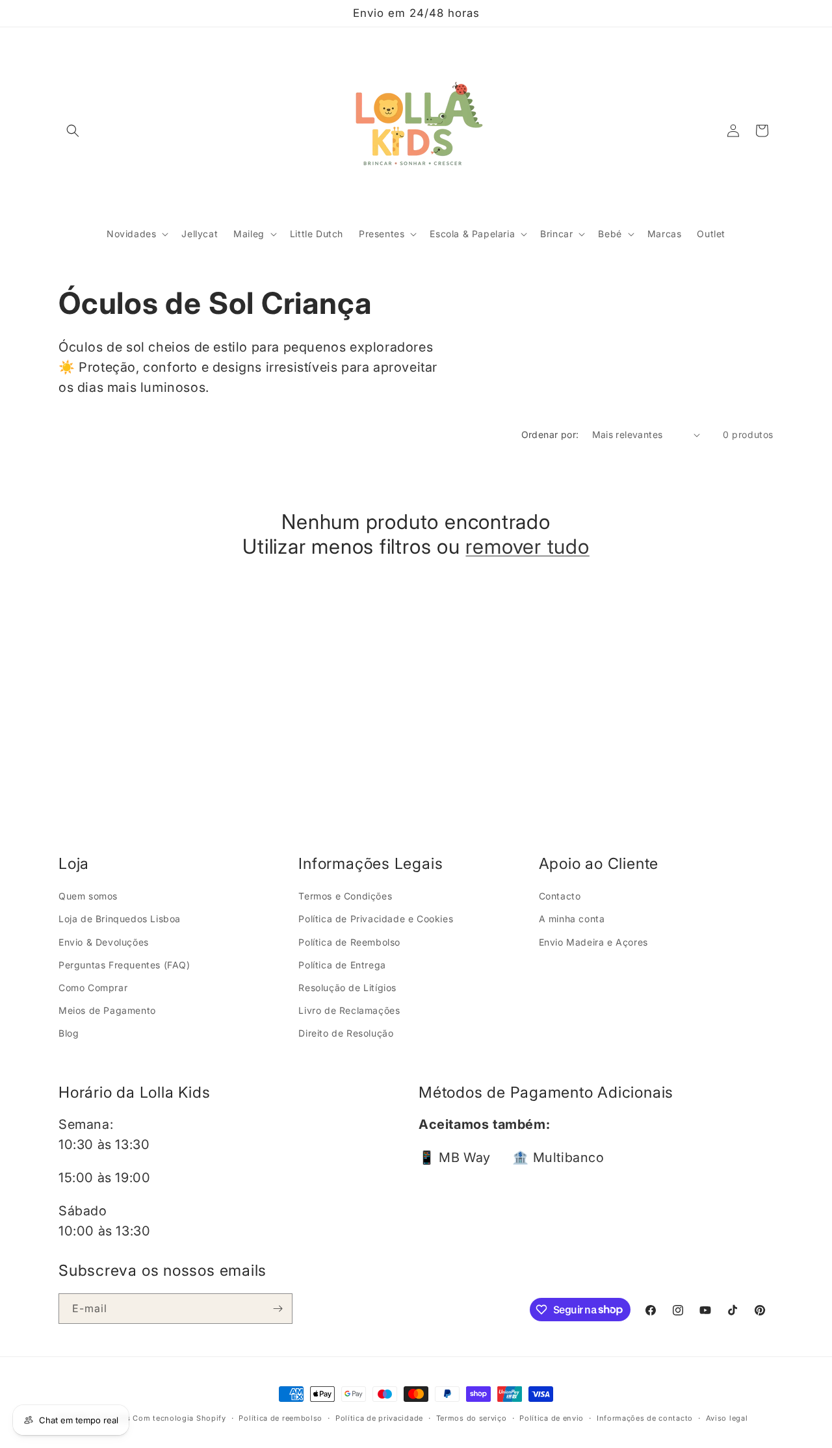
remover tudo (527, 547)
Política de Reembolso (349, 941)
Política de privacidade (379, 1417)
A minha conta (572, 918)
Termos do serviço (471, 1417)
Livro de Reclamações (349, 1010)
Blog (68, 1033)
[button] (72, 130)
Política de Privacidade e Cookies (375, 918)
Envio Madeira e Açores (593, 941)
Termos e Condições (345, 895)
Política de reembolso (280, 1417)
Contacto (560, 895)
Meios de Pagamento (107, 1010)
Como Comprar (92, 986)
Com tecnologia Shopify (179, 1418)
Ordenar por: (550, 434)
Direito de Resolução (345, 1033)
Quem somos (88, 895)
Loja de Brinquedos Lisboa (119, 918)
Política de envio (551, 1417)
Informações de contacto (645, 1417)
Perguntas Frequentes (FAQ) (124, 964)
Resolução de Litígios (347, 986)
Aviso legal (727, 1417)
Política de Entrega (341, 964)
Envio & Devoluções (103, 941)
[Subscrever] (277, 1308)
